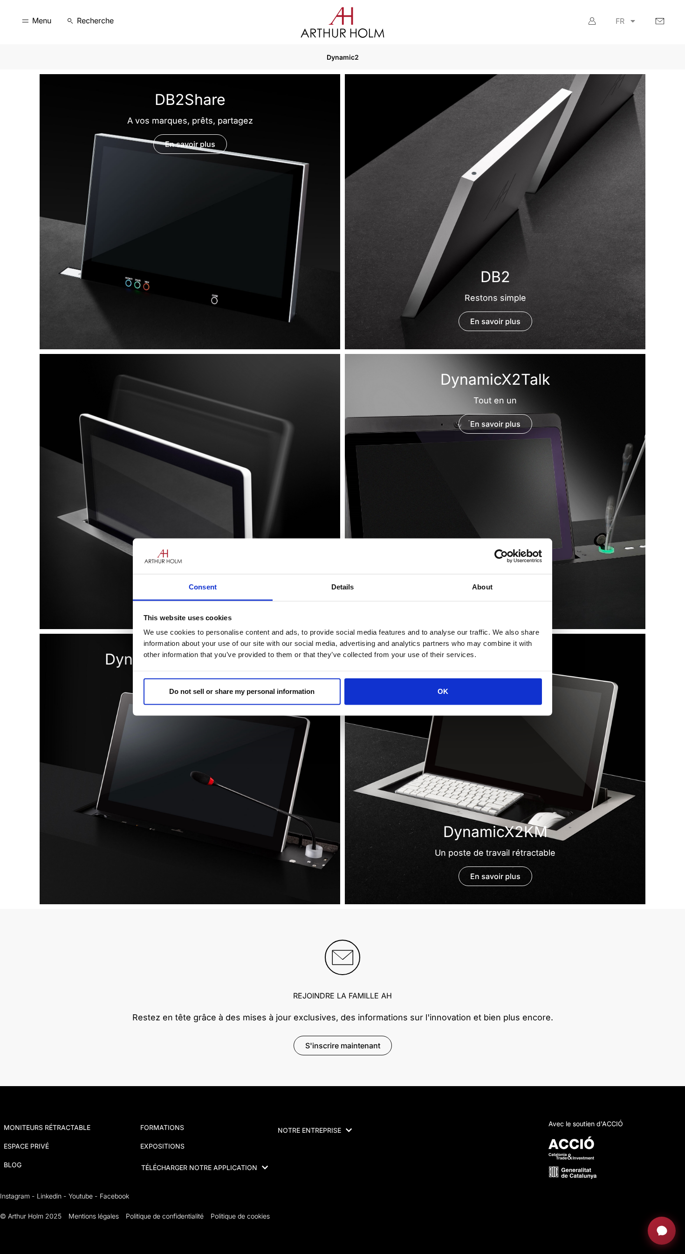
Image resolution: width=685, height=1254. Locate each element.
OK (443, 691)
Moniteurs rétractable (47, 1127)
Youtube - (82, 1196)
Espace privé (26, 1146)
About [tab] (482, 587)
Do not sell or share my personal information (242, 691)
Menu (41, 20)
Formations (162, 1127)
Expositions (162, 1146)
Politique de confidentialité (165, 1216)
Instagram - (17, 1196)
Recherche (95, 20)
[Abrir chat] (662, 1231)
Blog (12, 1165)
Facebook (114, 1196)
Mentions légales (93, 1216)
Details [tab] (342, 587)
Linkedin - (51, 1196)
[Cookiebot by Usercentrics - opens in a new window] (501, 556)
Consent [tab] (203, 587)
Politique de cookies (240, 1216)
